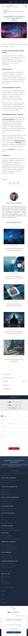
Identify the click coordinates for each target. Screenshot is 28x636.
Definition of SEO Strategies (7, 556)
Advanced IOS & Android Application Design (10, 539)
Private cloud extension (6, 503)
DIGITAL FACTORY (6, 571)
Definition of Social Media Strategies (8, 565)
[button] (26, 416)
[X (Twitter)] (14, 183)
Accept (13, 632)
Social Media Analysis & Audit (7, 563)
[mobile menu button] (26, 6)
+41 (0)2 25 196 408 (16, 402)
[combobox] (14, 416)
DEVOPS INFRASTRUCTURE (7, 506)
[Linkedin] (18, 183)
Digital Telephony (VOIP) (6, 492)
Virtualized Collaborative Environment (9, 494)
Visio (2, 517)
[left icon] (2, 416)
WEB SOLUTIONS (5, 532)
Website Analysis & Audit (6, 535)
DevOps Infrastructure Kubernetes (8, 508)
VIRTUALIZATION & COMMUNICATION (9, 486)
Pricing (3, 591)
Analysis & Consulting (5, 576)
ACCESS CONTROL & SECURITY (8, 513)
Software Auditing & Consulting (7, 528)
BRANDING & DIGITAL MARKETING (8, 541)
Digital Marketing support (6, 581)
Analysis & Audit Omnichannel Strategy (9, 546)
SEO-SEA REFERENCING (6, 552)
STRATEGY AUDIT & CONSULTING (8, 477)
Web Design (3, 578)
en (24, 1)
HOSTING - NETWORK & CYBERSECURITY (10, 497)
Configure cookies (14, 629)
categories (6, 385)
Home (4, 9)
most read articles (8, 378)
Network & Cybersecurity (6, 501)
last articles (7, 374)
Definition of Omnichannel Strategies (8, 547)
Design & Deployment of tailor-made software (10, 530)
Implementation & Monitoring (7, 549)
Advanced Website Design (6, 537)
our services (6, 389)
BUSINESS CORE (6, 475)
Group (3, 595)
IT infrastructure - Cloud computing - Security (10, 480)
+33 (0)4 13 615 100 (16, 405)
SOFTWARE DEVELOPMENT (7, 525)
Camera (2, 519)
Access (2, 515)
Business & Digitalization (6, 482)
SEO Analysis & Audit (5, 554)
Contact (4, 603)
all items (5, 381)
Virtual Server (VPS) (5, 489)
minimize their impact (19, 140)
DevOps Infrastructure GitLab (7, 510)
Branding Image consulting (6, 544)
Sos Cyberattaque (7, 587)
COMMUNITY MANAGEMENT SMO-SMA (9, 561)
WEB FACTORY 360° (5, 573)
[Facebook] (10, 183)
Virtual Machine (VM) (5, 491)
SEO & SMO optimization (6, 583)
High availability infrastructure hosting (9, 499)
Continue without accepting (21, 615)
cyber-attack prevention (8, 119)
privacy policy (18, 624)
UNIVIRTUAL (19, 142)
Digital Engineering (5, 484)
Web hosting (3, 580)
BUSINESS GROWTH (7, 523)
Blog (8, 9)
